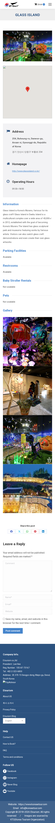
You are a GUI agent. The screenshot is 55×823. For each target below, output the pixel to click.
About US (7, 696)
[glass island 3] (27, 341)
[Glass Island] (27, 439)
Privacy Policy (9, 709)
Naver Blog (12, 784)
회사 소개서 (8, 703)
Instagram (12, 778)
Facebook (11, 771)
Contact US (8, 737)
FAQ (5, 750)
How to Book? (9, 744)
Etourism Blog (9, 716)
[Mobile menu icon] (50, 4)
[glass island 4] (27, 390)
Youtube (11, 791)
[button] (27, 89)
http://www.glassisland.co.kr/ (26, 171)
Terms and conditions (13, 757)
